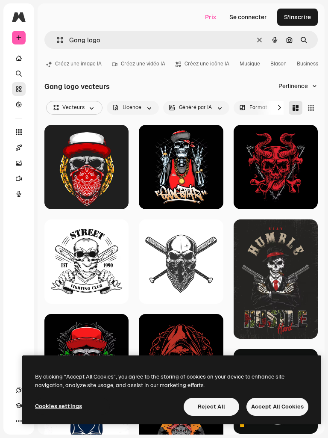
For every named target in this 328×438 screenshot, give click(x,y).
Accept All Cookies (277, 406)
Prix (211, 17)
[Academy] (19, 405)
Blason (278, 63)
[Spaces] (19, 147)
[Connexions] (19, 390)
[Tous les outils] (19, 132)
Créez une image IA (78, 63)
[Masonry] (295, 108)
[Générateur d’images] (19, 163)
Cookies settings (58, 406)
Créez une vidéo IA (143, 63)
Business (307, 63)
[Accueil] (19, 58)
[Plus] (19, 421)
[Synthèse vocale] (19, 194)
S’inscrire (297, 17)
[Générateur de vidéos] (19, 178)
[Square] (311, 108)
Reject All (211, 406)
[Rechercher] (19, 73)
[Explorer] (19, 104)
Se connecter (248, 17)
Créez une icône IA (206, 63)
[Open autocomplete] (56, 40)
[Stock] (19, 89)
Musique (250, 63)
